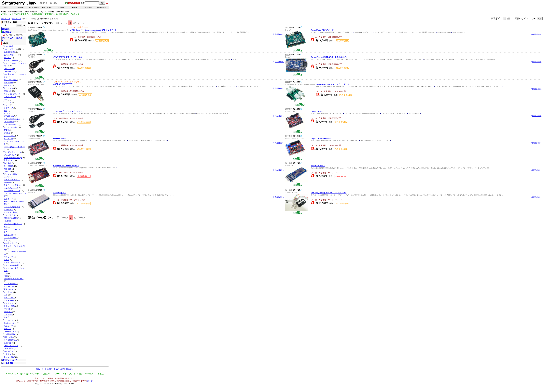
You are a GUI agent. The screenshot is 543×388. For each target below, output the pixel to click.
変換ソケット (9, 289)
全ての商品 (8, 46)
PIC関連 (7, 309)
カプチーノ (8, 108)
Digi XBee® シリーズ (12, 152)
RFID (6, 276)
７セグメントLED (11, 188)
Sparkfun (7, 182)
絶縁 (5, 99)
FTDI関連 (7, 221)
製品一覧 (39, 369)
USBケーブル (9, 71)
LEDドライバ (9, 215)
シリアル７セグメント (13, 224)
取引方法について (9, 360)
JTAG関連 (8, 314)
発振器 (6, 317)
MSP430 (7, 177)
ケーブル (7, 329)
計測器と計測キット (12, 262)
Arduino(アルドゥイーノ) (14, 279)
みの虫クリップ (10, 243)
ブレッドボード (10, 238)
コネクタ (7, 354)
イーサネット (9, 320)
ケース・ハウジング (12, 180)
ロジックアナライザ (12, 207)
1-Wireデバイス (10, 155)
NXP (5, 111)
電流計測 (7, 91)
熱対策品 (7, 163)
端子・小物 (8, 337)
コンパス (7, 102)
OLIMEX (7, 171)
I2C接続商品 (9, 122)
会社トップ (5, 19)
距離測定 (7, 85)
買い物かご (6, 32)
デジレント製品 (10, 174)
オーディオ (8, 292)
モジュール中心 (10, 127)
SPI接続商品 (9, 116)
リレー (6, 105)
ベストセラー (9, 49)
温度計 (6, 260)
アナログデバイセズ (12, 119)
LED (5, 295)
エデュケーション (11, 124)
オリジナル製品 (10, 80)
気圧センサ (8, 326)
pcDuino (7, 113)
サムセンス (8, 88)
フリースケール (10, 284)
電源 (5, 240)
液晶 (5, 226)
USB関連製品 (9, 334)
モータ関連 (8, 166)
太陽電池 (7, 169)
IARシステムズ (10, 97)
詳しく (89, 381)
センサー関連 (9, 357)
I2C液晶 (7, 133)
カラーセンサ (9, 286)
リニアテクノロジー (12, 191)
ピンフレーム (9, 136)
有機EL (7, 130)
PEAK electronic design (13, 158)
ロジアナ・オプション (13, 185)
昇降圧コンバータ (11, 60)
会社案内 (48, 369)
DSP (5, 273)
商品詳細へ (279, 34)
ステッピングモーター (13, 94)
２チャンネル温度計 (12, 265)
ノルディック (9, 303)
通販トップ (16, 19)
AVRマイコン (9, 351)
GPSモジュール (10, 331)
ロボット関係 (9, 306)
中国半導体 (8, 82)
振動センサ (8, 235)
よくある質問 (7, 363)
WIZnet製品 (8, 209)
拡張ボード (8, 199)
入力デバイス (9, 160)
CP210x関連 (9, 348)
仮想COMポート (10, 55)
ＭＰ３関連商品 (10, 340)
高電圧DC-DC (9, 52)
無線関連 (7, 343)
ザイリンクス (9, 297)
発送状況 (5, 29)
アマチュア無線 (10, 212)
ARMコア (8, 312)
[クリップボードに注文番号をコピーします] (44, 27)
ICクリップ (8, 257)
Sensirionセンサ (10, 323)
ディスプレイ (9, 300)
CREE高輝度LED (11, 218)
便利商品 (7, 58)
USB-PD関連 (9, 69)
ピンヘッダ (8, 138)
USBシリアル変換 (11, 346)
